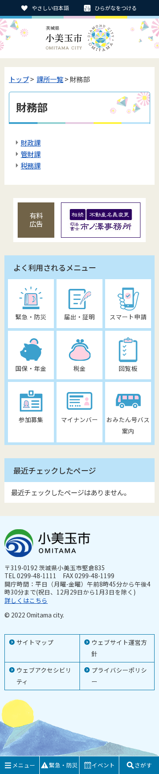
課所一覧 (50, 79)
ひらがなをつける (116, 7)
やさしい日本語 (50, 7)
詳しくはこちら (26, 600)
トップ (19, 79)
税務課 (31, 165)
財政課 (31, 142)
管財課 (31, 154)
